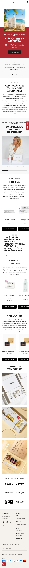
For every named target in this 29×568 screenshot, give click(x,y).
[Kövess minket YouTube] (10, 522)
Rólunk (17, 515)
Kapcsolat (18, 521)
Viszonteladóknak (20, 518)
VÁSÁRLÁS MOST (14, 52)
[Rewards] (4, 564)
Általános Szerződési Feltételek (21, 525)
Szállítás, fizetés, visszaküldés (20, 534)
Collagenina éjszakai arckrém (9, 351)
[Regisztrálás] (24, 548)
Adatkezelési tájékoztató (19, 529)
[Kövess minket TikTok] (3, 525)
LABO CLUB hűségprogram (19, 539)
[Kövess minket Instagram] (7, 522)
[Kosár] (26, 3)
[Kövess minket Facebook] (3, 522)
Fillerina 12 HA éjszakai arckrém (9, 220)
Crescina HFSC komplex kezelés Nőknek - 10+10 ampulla (9, 297)
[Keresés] (5, 2)
